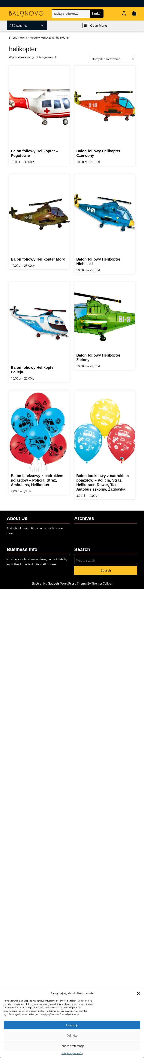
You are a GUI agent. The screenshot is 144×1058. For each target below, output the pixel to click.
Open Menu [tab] (98, 25)
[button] (138, 993)
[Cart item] (134, 14)
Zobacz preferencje (72, 1046)
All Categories (18, 25)
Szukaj (97, 13)
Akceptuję (72, 1025)
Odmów (72, 1035)
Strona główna (18, 37)
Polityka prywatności (72, 1053)
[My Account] (124, 14)
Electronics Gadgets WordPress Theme (59, 583)
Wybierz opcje (59, 144)
